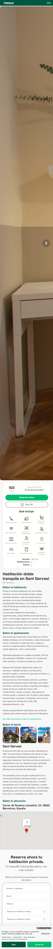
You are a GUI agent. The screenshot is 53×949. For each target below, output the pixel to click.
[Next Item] (46, 243)
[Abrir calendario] (44, 912)
